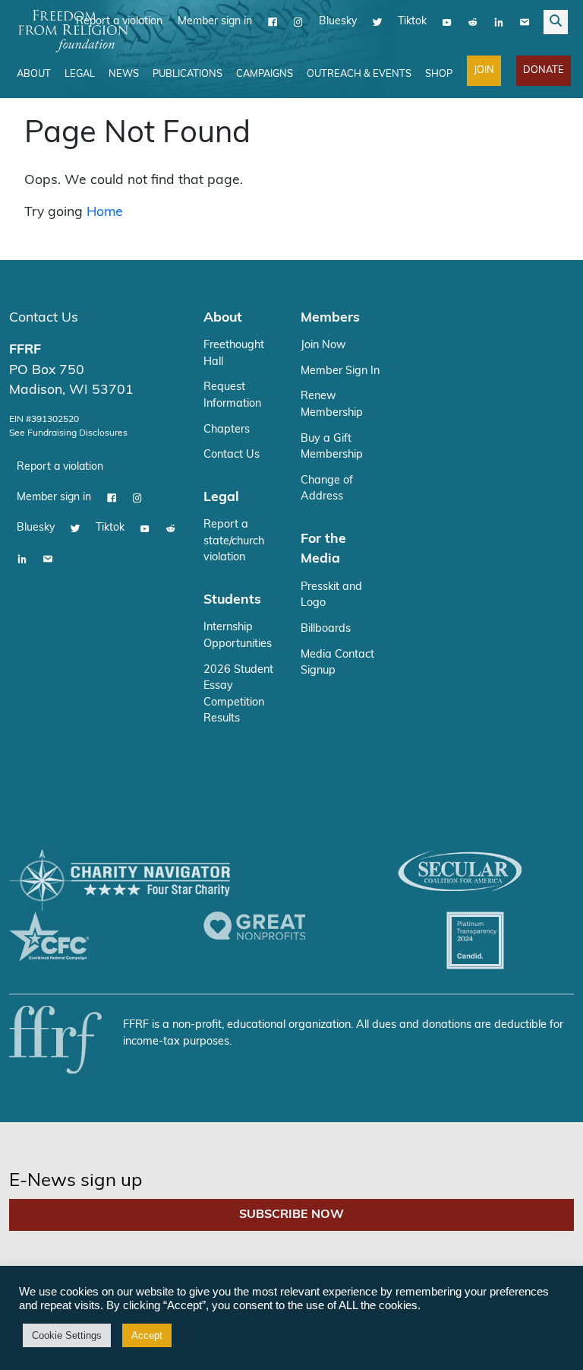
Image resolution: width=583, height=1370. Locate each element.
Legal (80, 74)
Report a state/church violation (233, 541)
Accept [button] (146, 1335)
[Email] (524, 22)
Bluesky (338, 21)
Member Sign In (340, 371)
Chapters (226, 430)
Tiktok (412, 21)
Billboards (326, 629)
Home (105, 212)
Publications (187, 74)
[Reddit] (473, 22)
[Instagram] (298, 22)
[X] (377, 22)
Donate (543, 70)
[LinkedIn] (499, 22)
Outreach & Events (359, 74)
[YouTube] (447, 22)
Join (484, 70)
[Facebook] (272, 22)
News (124, 74)
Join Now (323, 345)
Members (330, 318)
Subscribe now (291, 1215)
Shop (438, 74)
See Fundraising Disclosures (68, 433)
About (34, 74)
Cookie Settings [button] (67, 1335)
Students (232, 600)
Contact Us (43, 318)
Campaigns (264, 74)
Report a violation (60, 467)
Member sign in (215, 21)
